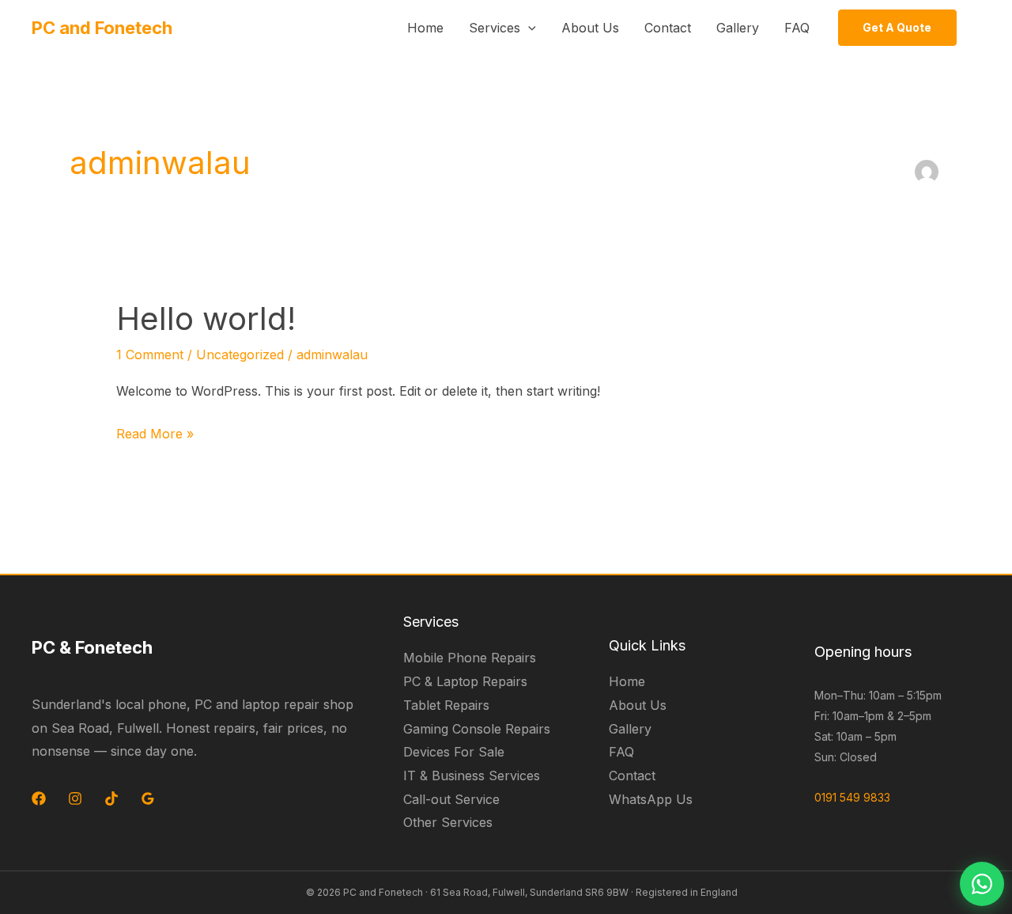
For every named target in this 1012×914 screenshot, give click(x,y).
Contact (667, 28)
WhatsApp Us (651, 799)
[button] (528, 27)
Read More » (155, 432)
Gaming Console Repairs (476, 729)
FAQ (797, 28)
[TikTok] (111, 798)
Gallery (737, 28)
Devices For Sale (453, 752)
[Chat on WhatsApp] (982, 884)
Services (494, 28)
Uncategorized (240, 354)
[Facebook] (39, 798)
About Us (590, 28)
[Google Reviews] (148, 798)
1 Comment (149, 354)
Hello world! (206, 318)
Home (425, 28)
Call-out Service (451, 799)
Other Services (448, 822)
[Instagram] (75, 798)
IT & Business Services (471, 775)
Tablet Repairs (446, 705)
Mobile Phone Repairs (469, 658)
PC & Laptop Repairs (465, 681)
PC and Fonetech (102, 27)
